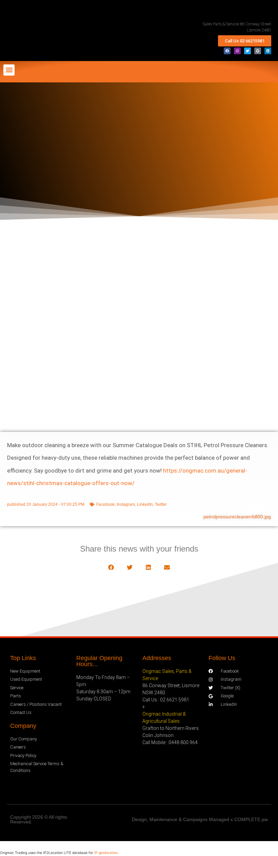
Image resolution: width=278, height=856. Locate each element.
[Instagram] (237, 50)
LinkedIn (145, 504)
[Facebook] (227, 50)
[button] (9, 70)
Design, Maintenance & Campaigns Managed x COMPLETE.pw (200, 819)
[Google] (257, 50)
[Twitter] (247, 50)
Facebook (105, 504)
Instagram (126, 504)
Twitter (161, 504)
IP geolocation (106, 853)
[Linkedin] (267, 50)
